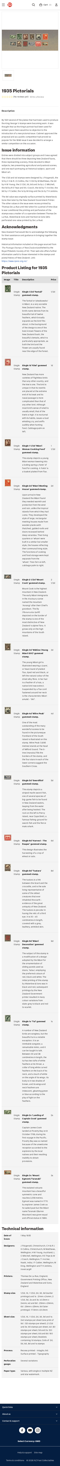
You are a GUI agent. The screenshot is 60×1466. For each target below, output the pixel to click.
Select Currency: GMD (29, 1441)
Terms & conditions (15, 1460)
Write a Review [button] (37, 97)
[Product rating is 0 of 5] (7, 97)
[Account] (56, 4)
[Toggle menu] (3, 4)
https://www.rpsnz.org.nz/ (14, 261)
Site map (38, 1452)
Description (8, 110)
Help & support (24, 1452)
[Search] (33, 4)
